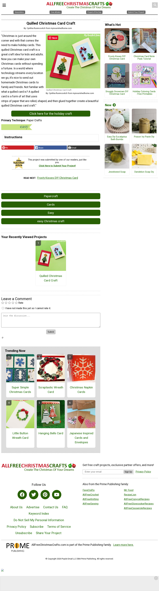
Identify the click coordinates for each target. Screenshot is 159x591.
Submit (79, 315)
